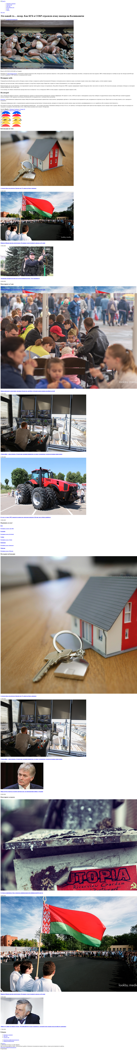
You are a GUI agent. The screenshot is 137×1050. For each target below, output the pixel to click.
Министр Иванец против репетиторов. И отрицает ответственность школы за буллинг (23, 243)
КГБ (8, 110)
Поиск (7, 10)
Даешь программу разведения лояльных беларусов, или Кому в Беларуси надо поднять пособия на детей (28, 391)
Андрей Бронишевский (11, 19)
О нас (7, 8)
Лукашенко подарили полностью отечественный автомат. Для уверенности (20, 278)
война (4, 110)
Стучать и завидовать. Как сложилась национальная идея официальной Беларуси (22, 893)
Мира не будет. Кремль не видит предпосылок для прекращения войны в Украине (22, 791)
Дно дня (8, 6)
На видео (3, 99)
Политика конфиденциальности (11, 1039)
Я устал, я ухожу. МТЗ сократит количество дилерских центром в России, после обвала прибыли (26, 517)
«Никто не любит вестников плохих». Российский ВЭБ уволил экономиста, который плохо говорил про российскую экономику (33, 1026)
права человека (12, 110)
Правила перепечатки (8, 1041)
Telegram (12, 109)
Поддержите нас (10, 7)
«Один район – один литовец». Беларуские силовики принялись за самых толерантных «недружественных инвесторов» (31, 454)
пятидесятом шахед (12, 73)
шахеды (19, 110)
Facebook (16, 109)
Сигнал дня (9, 5)
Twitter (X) (22, 109)
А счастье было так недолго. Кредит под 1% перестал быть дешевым (18, 188)
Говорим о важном (10, 3)
